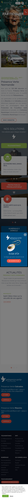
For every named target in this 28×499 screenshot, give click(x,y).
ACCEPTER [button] (5, 496)
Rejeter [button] (11, 496)
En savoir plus (14, 261)
